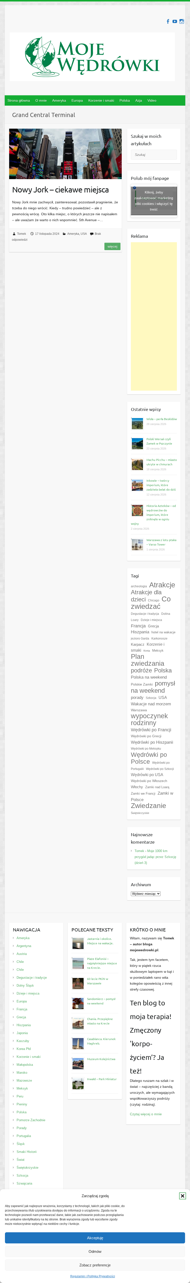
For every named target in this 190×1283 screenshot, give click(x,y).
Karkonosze (159, 638)
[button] (182, 1195)
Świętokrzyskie (140, 812)
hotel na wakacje (163, 632)
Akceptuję (95, 1238)
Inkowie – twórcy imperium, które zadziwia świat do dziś (161, 484)
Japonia (22, 1033)
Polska (124, 100)
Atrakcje (162, 585)
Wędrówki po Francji (151, 729)
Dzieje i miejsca (151, 619)
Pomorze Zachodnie (31, 1120)
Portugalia (24, 1136)
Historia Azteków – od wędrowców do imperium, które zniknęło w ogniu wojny (153, 514)
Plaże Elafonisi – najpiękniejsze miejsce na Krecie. (102, 963)
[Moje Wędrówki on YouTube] (174, 21)
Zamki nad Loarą (157, 787)
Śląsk (21, 1144)
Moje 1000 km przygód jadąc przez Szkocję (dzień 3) (155, 857)
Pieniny (22, 1104)
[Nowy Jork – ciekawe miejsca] (65, 154)
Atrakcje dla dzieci (146, 596)
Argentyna (24, 946)
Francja (138, 625)
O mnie (41, 100)
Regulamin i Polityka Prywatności (92, 1276)
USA (84, 234)
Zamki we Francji (143, 793)
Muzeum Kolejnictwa (101, 1059)
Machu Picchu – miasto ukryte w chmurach (161, 462)
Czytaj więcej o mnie (146, 1114)
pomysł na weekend (153, 687)
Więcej (112, 246)
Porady (22, 1128)
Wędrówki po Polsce (149, 758)
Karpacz (137, 644)
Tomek (21, 234)
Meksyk (158, 650)
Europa (77, 100)
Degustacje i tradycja (145, 614)
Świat (20, 1160)
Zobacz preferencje (95, 1265)
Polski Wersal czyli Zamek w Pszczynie (159, 441)
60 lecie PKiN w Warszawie (97, 981)
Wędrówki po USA (147, 775)
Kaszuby (23, 1041)
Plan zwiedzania (147, 660)
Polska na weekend (149, 677)
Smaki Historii (27, 1152)
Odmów (95, 1251)
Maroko (22, 1072)
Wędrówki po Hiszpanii (152, 742)
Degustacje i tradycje (32, 977)
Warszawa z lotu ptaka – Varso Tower (161, 542)
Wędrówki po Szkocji (160, 768)
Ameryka (59, 100)
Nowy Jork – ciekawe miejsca (60, 189)
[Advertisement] (154, 316)
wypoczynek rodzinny (149, 719)
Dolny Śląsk (25, 985)
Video (151, 100)
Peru (20, 1096)
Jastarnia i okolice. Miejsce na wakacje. (100, 941)
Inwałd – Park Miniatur (102, 1079)
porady (137, 697)
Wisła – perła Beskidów (161, 419)
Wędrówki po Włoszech (149, 781)
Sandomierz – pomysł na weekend (101, 1001)
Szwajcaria (24, 1183)
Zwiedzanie (148, 805)
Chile (20, 962)
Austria (22, 954)
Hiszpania (140, 632)
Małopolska (25, 1065)
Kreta (146, 650)
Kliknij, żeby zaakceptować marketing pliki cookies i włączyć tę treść (153, 200)
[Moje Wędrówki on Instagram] (181, 21)
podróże (141, 670)
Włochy (137, 787)
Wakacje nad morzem (151, 704)
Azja (138, 100)
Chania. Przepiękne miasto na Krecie (100, 1021)
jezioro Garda (140, 638)
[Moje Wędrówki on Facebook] (168, 21)
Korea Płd (24, 1049)
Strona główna (18, 100)
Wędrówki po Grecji (146, 736)
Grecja (153, 626)
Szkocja (151, 697)
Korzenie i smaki (101, 100)
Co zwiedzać (151, 602)
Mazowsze (24, 1080)
